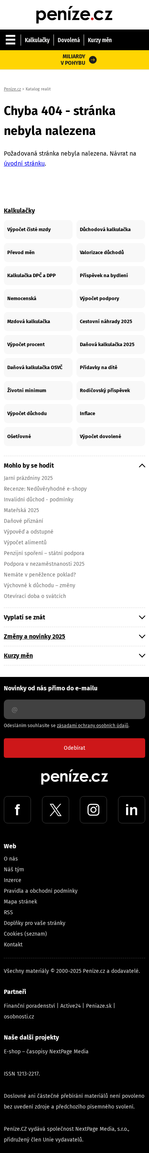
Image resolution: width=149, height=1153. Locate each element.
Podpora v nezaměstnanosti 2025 (44, 564)
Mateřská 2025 (21, 510)
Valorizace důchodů (102, 252)
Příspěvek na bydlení (104, 275)
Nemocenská (21, 298)
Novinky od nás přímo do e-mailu (50, 688)
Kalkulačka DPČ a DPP (31, 275)
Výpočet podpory (99, 298)
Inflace (87, 413)
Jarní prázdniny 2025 (28, 478)
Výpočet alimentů (25, 542)
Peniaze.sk (99, 1006)
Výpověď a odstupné (28, 532)
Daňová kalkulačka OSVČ (34, 367)
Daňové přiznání (23, 521)
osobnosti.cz (19, 1016)
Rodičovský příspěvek (105, 390)
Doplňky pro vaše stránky (34, 923)
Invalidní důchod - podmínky (38, 499)
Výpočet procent (26, 344)
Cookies (13, 934)
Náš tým (14, 869)
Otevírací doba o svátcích (35, 596)
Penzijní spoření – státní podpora (44, 553)
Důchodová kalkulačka (105, 229)
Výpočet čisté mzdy (29, 229)
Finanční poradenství (29, 1006)
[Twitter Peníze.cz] (55, 809)
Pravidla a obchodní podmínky (41, 891)
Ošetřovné (19, 436)
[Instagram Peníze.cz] (93, 809)
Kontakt (13, 944)
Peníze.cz (12, 89)
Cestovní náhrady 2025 (106, 321)
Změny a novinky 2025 (34, 636)
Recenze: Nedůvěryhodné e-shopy (45, 489)
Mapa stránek (20, 901)
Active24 (70, 1006)
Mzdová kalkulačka (28, 321)
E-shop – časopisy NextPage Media (46, 1051)
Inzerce (12, 880)
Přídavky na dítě (98, 367)
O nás (11, 859)
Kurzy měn (100, 40)
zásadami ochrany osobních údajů (92, 725)
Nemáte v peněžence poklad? (40, 575)
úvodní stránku (24, 163)
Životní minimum (26, 390)
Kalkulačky (37, 40)
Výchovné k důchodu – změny (39, 585)
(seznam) (35, 934)
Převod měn (21, 252)
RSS (8, 912)
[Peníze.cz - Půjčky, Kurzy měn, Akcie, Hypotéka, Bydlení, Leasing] (74, 7)
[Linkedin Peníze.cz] (131, 809)
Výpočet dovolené (100, 436)
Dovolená (69, 40)
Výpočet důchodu (27, 413)
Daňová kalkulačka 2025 (107, 344)
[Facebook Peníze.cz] (17, 809)
